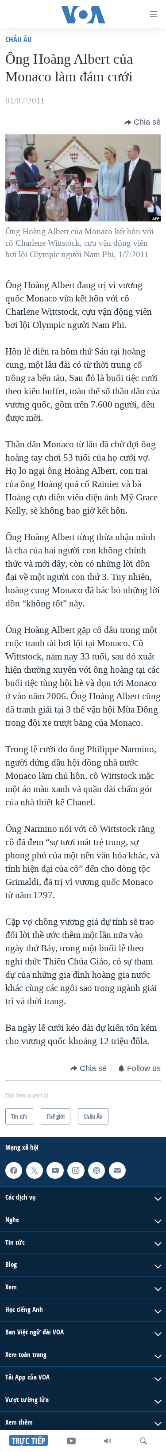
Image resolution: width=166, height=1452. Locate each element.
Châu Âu (18, 39)
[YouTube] (71, 1441)
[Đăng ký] (117, 1170)
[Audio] (107, 1441)
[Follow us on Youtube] (54, 1170)
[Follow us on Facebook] (13, 1170)
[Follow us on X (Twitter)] (34, 1170)
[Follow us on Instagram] (75, 1170)
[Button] (142, 122)
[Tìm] (143, 1441)
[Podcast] (96, 1170)
